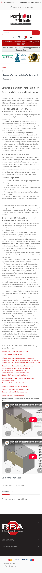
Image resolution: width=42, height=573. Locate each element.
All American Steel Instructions (12, 355)
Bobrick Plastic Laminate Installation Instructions (18, 358)
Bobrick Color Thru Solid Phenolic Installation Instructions (21, 363)
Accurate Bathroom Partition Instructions (15, 351)
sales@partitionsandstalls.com (30, 2)
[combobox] (17, 33)
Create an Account (26, 7)
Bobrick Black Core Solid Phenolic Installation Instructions (21, 360)
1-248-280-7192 (9, 2)
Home (4, 67)
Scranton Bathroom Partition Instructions (15, 386)
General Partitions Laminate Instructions (15, 390)
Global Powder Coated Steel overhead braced (17, 366)
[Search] (36, 33)
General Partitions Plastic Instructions (14, 392)
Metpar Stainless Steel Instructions (13, 395)
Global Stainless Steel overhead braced (15, 373)
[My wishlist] (19, 37)
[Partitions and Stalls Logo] (21, 20)
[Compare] (13, 37)
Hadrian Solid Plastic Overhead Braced (15, 383)
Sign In (15, 7)
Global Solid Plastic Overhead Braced (14, 370)
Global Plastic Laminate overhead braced (16, 368)
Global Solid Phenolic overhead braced (15, 375)
